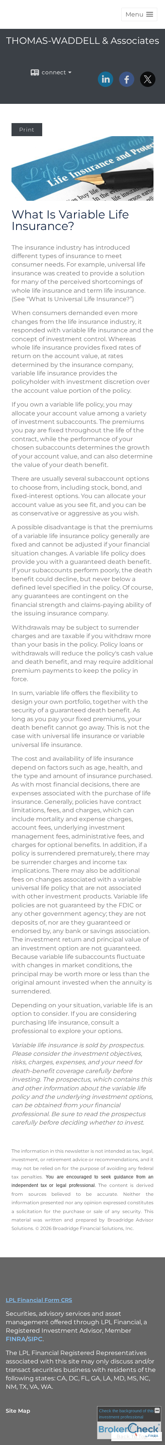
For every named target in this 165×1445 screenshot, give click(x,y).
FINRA (16, 1339)
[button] (139, 14)
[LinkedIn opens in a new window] (105, 84)
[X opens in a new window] (147, 84)
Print (27, 129)
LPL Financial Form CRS (39, 1300)
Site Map (18, 1410)
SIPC (35, 1339)
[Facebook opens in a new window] (126, 84)
